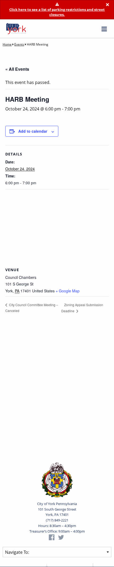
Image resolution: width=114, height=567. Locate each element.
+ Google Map (68, 290)
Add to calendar (32, 131)
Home (7, 44)
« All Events (17, 69)
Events (19, 44)
